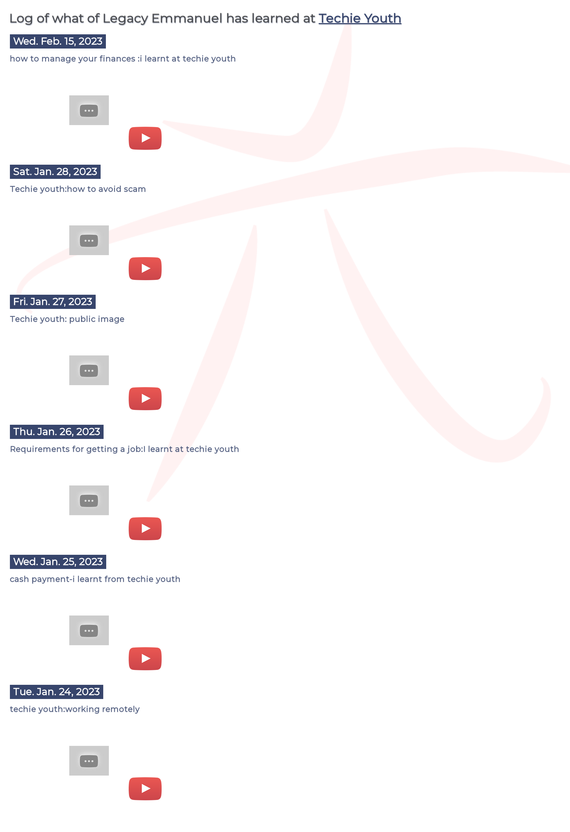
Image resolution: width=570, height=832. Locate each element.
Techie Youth (360, 18)
